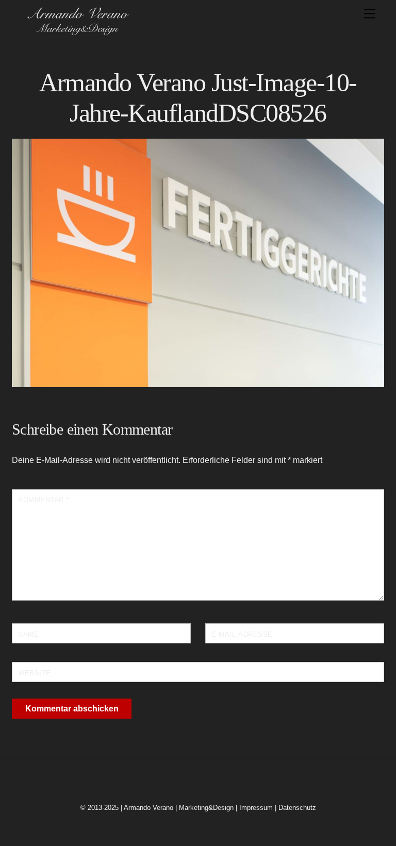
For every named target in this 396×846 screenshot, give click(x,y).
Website (34, 673)
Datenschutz (297, 807)
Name (28, 634)
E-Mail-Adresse (241, 634)
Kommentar (43, 500)
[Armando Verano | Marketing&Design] (77, 32)
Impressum (256, 807)
